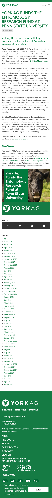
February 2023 (9, 335)
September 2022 (10, 347)
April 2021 (8, 382)
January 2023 (9, 338)
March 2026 (8, 250)
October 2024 (9, 291)
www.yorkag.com (21, 139)
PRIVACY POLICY (9, 424)
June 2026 (8, 242)
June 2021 (8, 379)
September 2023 (10, 314)
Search (6, 454)
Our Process (10, 447)
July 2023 (7, 320)
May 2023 (8, 326)
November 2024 (10, 288)
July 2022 (7, 352)
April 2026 (8, 247)
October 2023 (9, 312)
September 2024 (10, 294)
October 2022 (9, 344)
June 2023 (8, 323)
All (5, 239)
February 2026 (9, 253)
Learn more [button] (9, 494)
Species (6, 443)
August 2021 (9, 373)
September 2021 (10, 370)
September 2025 (10, 265)
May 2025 (8, 274)
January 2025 (9, 285)
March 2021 (8, 384)
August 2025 (9, 268)
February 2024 (9, 306)
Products (8, 439)
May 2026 (8, 244)
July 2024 (7, 300)
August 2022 (9, 349)
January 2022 (9, 361)
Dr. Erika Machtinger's (39, 61)
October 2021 (9, 367)
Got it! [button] (38, 490)
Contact (7, 451)
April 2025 (8, 277)
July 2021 (7, 376)
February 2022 (9, 358)
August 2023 (9, 317)
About (6, 436)
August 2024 (9, 297)
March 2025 (8, 279)
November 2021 (10, 364)
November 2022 (10, 341)
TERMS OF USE (8, 421)
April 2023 (8, 329)
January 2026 (9, 256)
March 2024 (8, 303)
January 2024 (9, 309)
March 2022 (8, 355)
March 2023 (8, 332)
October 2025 (9, 262)
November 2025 (10, 259)
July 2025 (7, 271)
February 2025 (9, 282)
